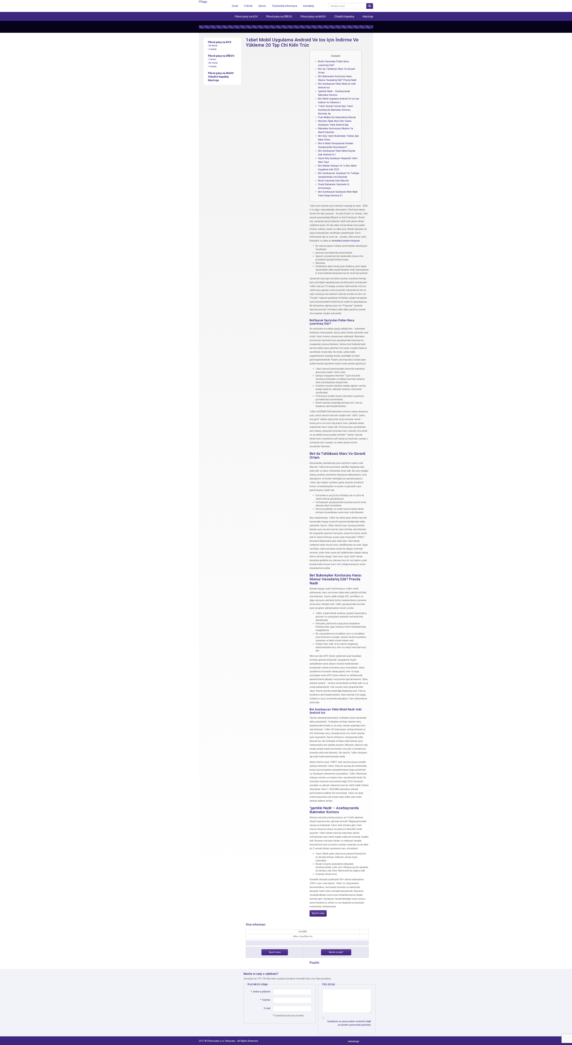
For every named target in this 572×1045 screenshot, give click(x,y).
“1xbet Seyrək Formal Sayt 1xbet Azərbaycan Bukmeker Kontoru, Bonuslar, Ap (335, 110)
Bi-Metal (213, 45)
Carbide (213, 49)
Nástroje (368, 16)
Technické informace (284, 5)
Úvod (235, 5)
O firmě (248, 5)
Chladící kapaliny (344, 16)
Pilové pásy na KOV (246, 16)
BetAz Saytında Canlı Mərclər (333, 180)
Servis (262, 5)
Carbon (212, 59)
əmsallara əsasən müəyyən (346, 240)
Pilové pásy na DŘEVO (279, 16)
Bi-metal (213, 63)
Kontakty (308, 5)
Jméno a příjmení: (261, 991)
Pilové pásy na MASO (313, 16)
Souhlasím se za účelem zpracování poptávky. (349, 1023)
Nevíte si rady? (336, 952)
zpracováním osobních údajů (356, 1021)
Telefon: (265, 1000)
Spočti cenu (318, 913)
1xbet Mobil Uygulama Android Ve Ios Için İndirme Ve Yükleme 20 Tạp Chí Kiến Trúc (302, 42)
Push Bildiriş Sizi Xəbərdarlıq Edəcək (337, 117)
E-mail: (267, 1008)
